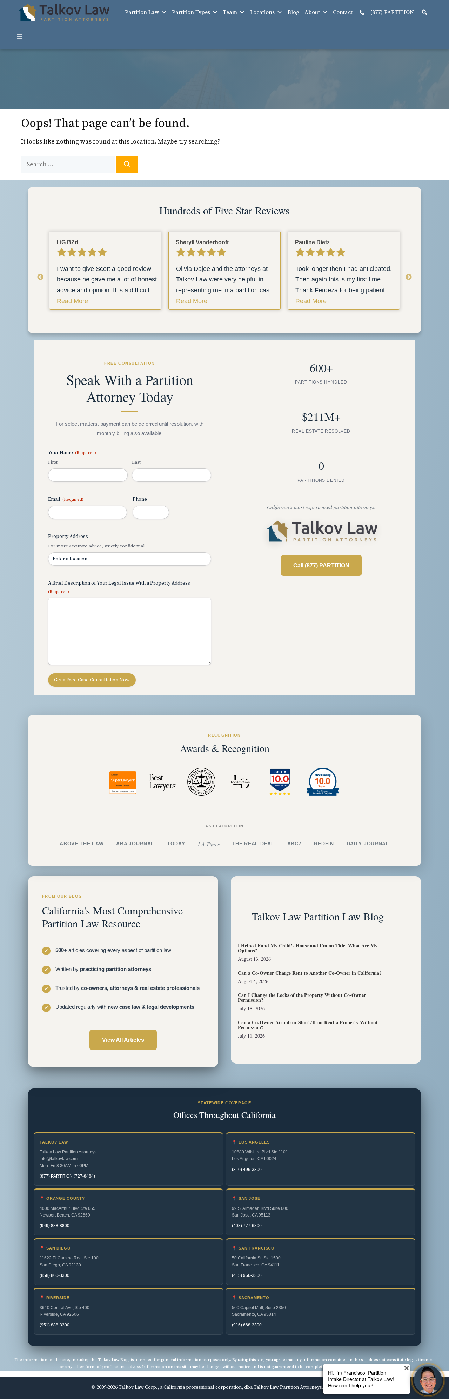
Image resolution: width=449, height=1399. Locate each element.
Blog (293, 12)
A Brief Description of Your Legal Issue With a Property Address (119, 587)
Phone (140, 499)
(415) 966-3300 (247, 1275)
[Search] (127, 164)
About (312, 12)
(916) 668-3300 (247, 1325)
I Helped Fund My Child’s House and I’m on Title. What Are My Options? (307, 948)
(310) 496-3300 (247, 1169)
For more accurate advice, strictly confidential (96, 546)
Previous (40, 277)
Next (408, 277)
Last (136, 462)
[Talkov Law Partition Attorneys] (63, 12)
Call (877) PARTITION (321, 565)
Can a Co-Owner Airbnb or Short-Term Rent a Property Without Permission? (308, 1025)
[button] (424, 12)
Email (65, 499)
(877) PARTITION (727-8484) (67, 1176)
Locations (262, 12)
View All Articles (123, 1040)
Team (230, 12)
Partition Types (191, 12)
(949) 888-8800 (54, 1225)
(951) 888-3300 (54, 1325)
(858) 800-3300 (54, 1275)
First (53, 462)
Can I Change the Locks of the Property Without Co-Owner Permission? (302, 997)
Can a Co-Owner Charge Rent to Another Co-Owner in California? (310, 973)
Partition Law (142, 12)
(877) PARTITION (391, 12)
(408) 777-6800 (247, 1225)
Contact (343, 12)
